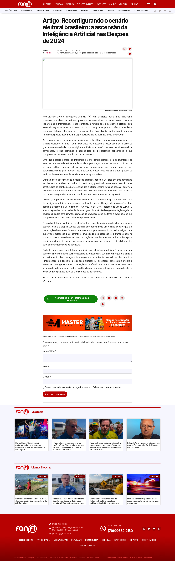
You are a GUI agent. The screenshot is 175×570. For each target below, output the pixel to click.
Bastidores (98, 10)
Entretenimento (85, 4)
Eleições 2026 (11, 10)
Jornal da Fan (43, 10)
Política (58, 4)
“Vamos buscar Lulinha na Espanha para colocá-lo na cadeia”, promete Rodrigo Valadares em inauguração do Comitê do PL (105, 446)
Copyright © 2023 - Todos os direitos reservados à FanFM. (129, 557)
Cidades (70, 4)
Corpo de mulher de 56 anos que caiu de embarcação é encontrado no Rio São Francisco (31, 501)
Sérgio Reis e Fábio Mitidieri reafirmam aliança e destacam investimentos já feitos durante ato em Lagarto (30, 446)
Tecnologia (91, 289)
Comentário (49, 351)
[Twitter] (160, 11)
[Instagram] (155, 11)
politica (81, 289)
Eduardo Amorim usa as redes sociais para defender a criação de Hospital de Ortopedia (143, 445)
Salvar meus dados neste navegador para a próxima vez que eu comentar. (83, 387)
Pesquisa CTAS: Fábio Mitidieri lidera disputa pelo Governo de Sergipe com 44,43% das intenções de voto (68, 501)
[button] (148, 4)
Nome (47, 366)
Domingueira (71, 10)
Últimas (47, 4)
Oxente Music (125, 10)
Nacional (123, 4)
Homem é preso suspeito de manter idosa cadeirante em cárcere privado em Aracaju (143, 501)
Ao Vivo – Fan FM (141, 10)
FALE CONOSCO (115, 525)
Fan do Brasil (27, 10)
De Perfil (111, 10)
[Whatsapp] (170, 11)
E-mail (47, 377)
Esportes (101, 4)
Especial (85, 10)
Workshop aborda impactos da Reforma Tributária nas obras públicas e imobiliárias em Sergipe (104, 501)
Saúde (112, 4)
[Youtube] (165, 11)
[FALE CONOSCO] (103, 528)
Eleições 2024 (50, 289)
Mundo (134, 4)
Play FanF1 (57, 10)
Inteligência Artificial (67, 289)
